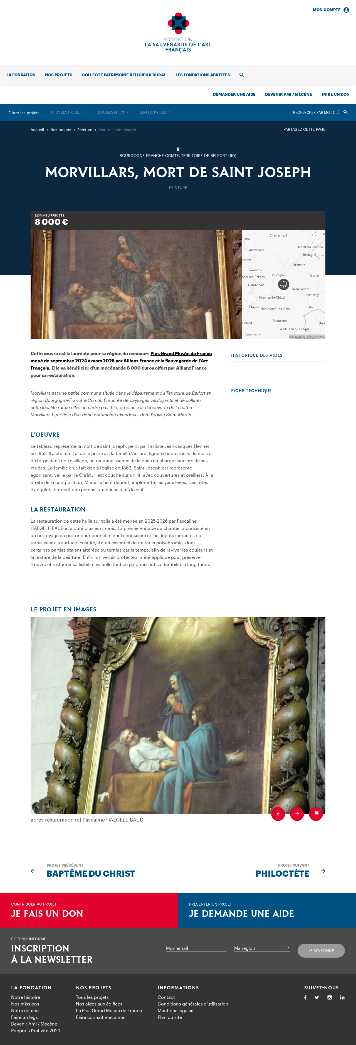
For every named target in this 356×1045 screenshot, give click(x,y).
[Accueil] (178, 33)
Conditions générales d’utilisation (193, 1003)
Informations (178, 988)
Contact (166, 997)
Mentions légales (175, 1010)
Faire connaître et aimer (101, 1017)
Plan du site (170, 1017)
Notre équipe (25, 1010)
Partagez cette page (304, 129)
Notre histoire (25, 997)
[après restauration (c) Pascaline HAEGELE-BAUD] (178, 715)
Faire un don (336, 94)
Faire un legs (24, 1017)
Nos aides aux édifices (99, 1003)
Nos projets (58, 74)
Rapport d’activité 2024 (35, 1030)
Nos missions (25, 1003)
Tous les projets (92, 997)
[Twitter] (316, 998)
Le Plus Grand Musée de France (109, 1010)
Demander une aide (234, 94)
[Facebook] (305, 998)
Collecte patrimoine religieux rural (124, 74)
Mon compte (327, 9)
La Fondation (31, 988)
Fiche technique (251, 391)
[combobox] (68, 112)
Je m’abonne (321, 950)
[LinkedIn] (342, 998)
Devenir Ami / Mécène (288, 94)
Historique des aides (257, 355)
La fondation (21, 74)
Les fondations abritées (202, 74)
